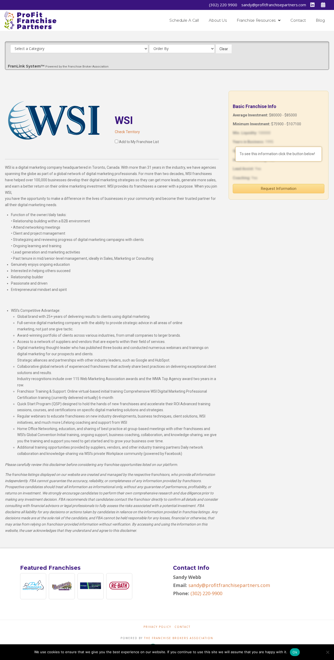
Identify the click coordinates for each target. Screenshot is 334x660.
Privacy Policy (157, 627)
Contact (182, 627)
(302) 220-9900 (206, 593)
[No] (327, 652)
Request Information (278, 188)
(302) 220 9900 (223, 4)
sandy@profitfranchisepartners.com (273, 4)
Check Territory (127, 132)
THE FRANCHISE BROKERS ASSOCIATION (178, 638)
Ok (295, 652)
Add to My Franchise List (139, 142)
